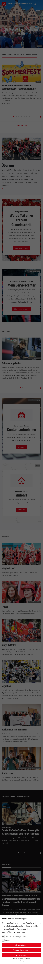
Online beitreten (21, 248)
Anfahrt (21, 509)
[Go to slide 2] (16, 117)
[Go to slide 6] (26, 117)
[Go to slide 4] (21, 117)
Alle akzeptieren (20, 945)
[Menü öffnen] (39, 4)
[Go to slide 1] (13, 117)
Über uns (5, 188)
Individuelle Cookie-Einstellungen (21, 958)
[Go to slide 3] (19, 117)
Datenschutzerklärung (18, 961)
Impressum (27, 961)
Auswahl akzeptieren (20, 950)
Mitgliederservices (21, 309)
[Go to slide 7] (29, 117)
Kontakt (21, 447)
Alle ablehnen (21, 955)
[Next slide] (40, 117)
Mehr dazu (21, 125)
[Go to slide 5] (24, 117)
